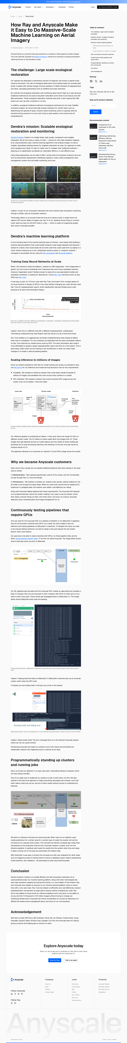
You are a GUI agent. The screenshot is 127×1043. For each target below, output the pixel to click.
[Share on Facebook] (91, 81)
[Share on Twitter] (96, 81)
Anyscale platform (65, 253)
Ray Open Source (104, 989)
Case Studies (76, 987)
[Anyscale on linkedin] (12, 994)
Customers (62, 7)
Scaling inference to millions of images (104, 51)
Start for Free (55, 960)
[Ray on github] (15, 1003)
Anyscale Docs (76, 1000)
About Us (48, 984)
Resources (75, 984)
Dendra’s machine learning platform (101, 42)
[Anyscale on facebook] (15, 994)
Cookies (114, 1039)
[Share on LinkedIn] (100, 81)
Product (28, 7)
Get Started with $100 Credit (108, 7)
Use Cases (37, 7)
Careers (47, 989)
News (47, 987)
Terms (109, 1039)
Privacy (104, 1039)
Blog (20, 16)
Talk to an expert (71, 960)
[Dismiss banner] (125, 1)
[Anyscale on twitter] (18, 994)
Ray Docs (75, 997)
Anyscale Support (104, 987)
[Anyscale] (17, 979)
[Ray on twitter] (12, 1003)
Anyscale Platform (104, 984)
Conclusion (94, 68)
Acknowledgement (96, 71)
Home (13, 16)
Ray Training (75, 995)
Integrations (102, 992)
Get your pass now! (74, 2)
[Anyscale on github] (22, 994)
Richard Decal (18, 48)
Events (74, 992)
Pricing (71, 7)
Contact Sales (49, 992)
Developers (49, 7)
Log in (93, 7)
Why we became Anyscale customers (102, 54)
